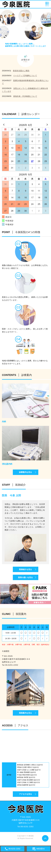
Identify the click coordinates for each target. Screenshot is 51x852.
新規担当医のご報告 (21, 71)
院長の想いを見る (25, 577)
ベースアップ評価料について (25, 76)
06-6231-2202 (11, 665)
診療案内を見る (25, 472)
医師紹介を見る (25, 569)
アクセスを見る (25, 794)
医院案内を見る (25, 713)
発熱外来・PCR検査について (25, 96)
